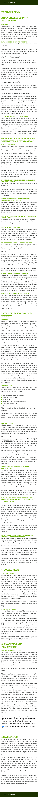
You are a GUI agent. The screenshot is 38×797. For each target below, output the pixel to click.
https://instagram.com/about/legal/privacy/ (15, 639)
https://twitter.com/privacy (13, 598)
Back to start (9, 2)
